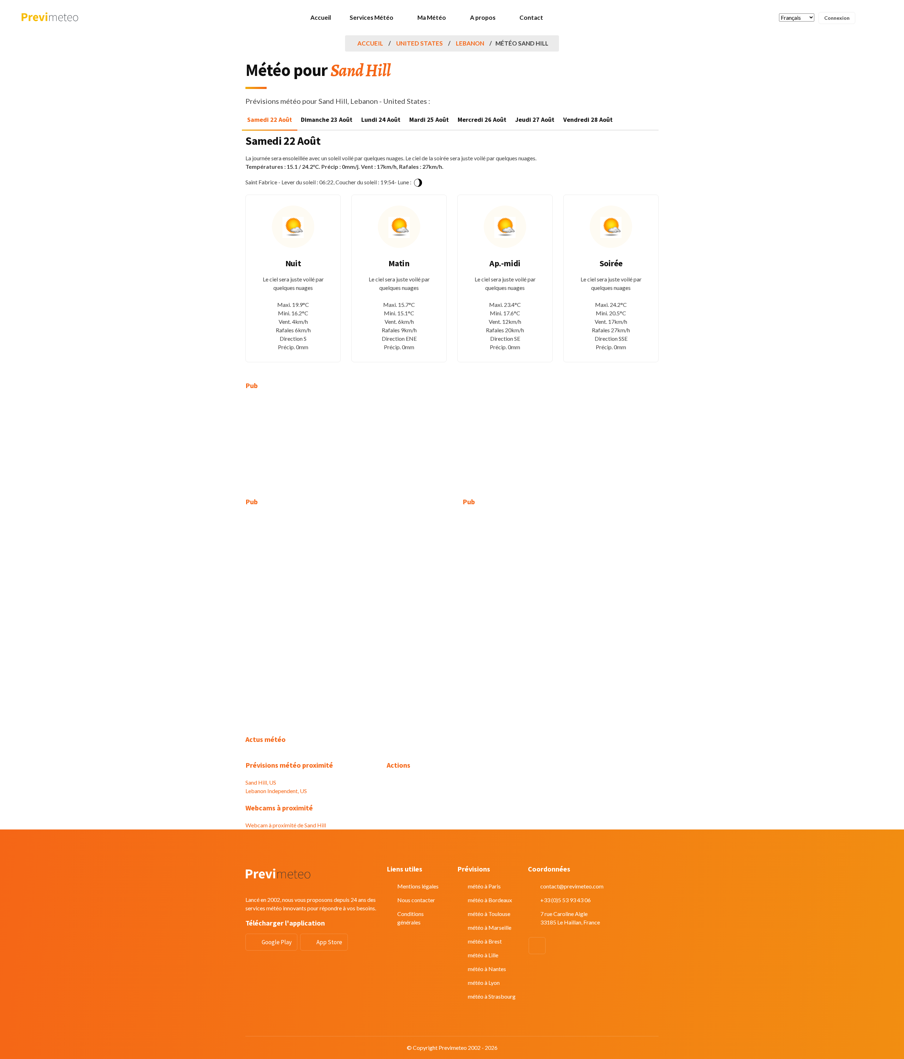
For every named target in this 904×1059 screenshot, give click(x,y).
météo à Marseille (489, 927)
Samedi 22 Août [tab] (269, 119)
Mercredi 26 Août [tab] (482, 119)
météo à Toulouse (489, 913)
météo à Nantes (487, 968)
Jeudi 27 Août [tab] (534, 119)
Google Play (277, 942)
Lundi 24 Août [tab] (380, 119)
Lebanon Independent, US (276, 790)
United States (419, 43)
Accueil (320, 17)
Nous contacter (416, 900)
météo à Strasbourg (492, 996)
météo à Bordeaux (490, 900)
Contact (531, 17)
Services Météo (371, 17)
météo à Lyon (484, 982)
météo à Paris (484, 886)
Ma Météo (431, 17)
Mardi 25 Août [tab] (429, 119)
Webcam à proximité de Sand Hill (285, 825)
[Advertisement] (310, 448)
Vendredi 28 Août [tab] (588, 119)
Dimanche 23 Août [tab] (326, 119)
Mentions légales (418, 886)
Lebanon (470, 43)
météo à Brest (485, 941)
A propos (482, 17)
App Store (329, 942)
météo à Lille (483, 955)
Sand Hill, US (260, 782)
